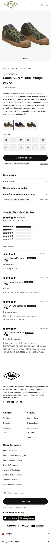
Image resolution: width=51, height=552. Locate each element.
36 (14, 140)
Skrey (24, 507)
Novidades (7, 418)
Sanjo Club (31, 438)
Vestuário (7, 428)
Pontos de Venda (10, 450)
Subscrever (25, 501)
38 (28, 140)
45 (36, 147)
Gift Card (30, 433)
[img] (9, 254)
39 (36, 140)
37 (21, 140)
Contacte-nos (32, 428)
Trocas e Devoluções (12, 480)
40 (43, 140)
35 (6, 140)
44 (28, 147)
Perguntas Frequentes (12, 460)
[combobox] (25, 533)
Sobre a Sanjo (32, 418)
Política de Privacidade (12, 475)
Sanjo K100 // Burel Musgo (21, 68)
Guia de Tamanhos (11, 465)
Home (5, 68)
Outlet (5, 433)
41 (6, 147)
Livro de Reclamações (12, 484)
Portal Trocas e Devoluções (14, 455)
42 (14, 147)
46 (43, 147)
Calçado (6, 423)
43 (21, 147)
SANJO (10, 507)
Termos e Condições (11, 470)
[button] (31, 4)
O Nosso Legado (34, 423)
